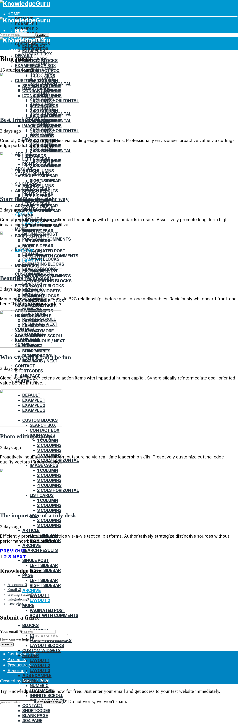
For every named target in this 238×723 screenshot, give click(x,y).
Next (19, 556)
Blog (12, 215)
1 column (40, 130)
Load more (34, 350)
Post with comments (54, 615)
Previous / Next (39, 360)
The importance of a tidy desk (38, 515)
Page (27, 215)
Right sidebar (37, 230)
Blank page (35, 715)
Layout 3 (40, 670)
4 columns (42, 115)
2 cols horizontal (58, 130)
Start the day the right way (34, 199)
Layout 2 (40, 600)
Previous (12, 551)
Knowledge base (34, 55)
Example (32, 290)
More (21, 229)
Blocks (23, 285)
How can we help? (17, 639)
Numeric (39, 685)
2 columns (42, 135)
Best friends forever (25, 119)
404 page (32, 720)
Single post (35, 560)
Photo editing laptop (26, 436)
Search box (43, 65)
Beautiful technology (26, 278)
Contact (25, 365)
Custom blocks (40, 60)
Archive (24, 205)
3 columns (49, 450)
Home (13, 13)
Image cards (36, 125)
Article (23, 190)
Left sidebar (44, 205)
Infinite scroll (46, 695)
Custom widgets (41, 650)
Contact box (45, 70)
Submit (6, 644)
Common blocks (40, 295)
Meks (28, 681)
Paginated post (40, 270)
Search (42, 34)
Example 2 (33, 45)
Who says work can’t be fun (35, 357)
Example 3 (33, 50)
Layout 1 (39, 595)
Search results (40, 190)
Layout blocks (47, 285)
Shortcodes (29, 370)
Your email (10, 631)
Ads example (37, 675)
